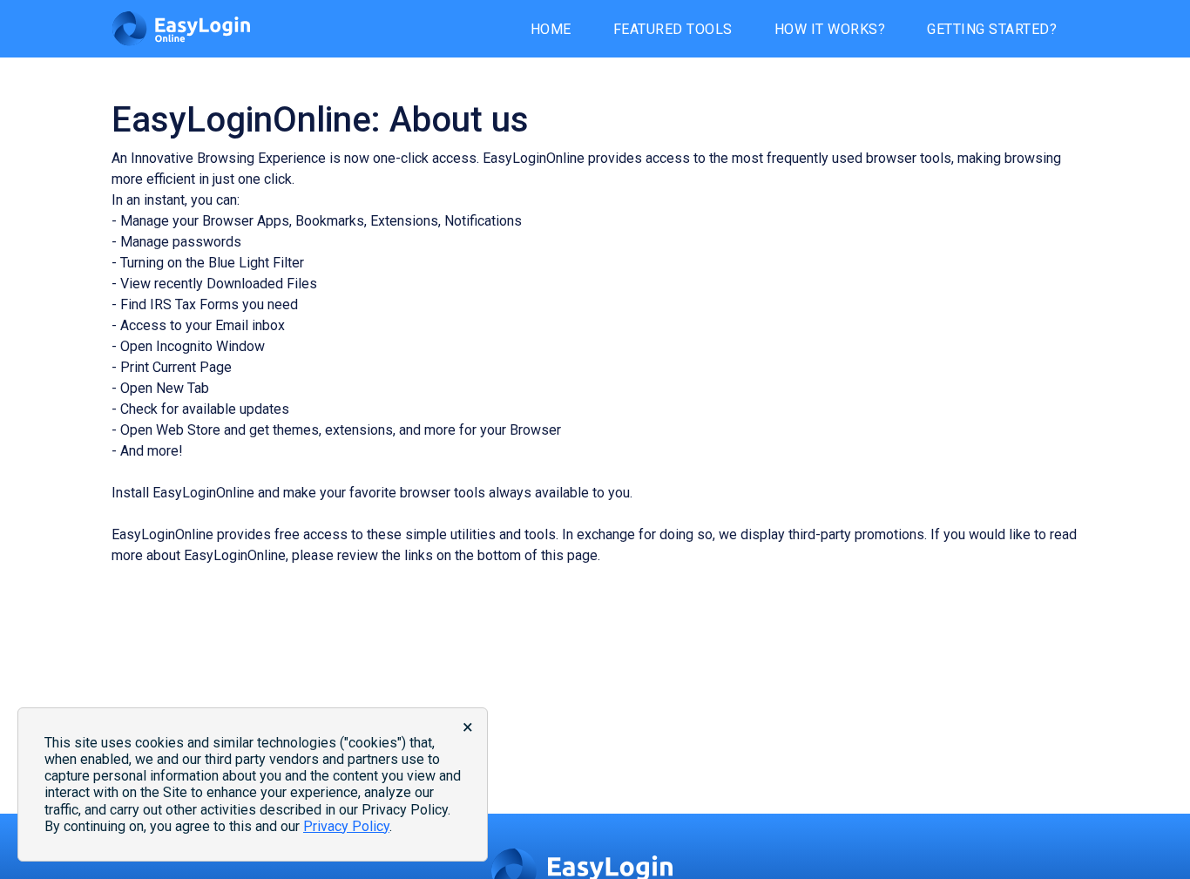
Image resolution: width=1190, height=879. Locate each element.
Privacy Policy (346, 826)
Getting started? (992, 29)
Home (551, 29)
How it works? (830, 29)
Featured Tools (673, 29)
